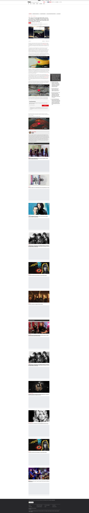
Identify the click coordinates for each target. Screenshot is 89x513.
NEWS (30, 3)
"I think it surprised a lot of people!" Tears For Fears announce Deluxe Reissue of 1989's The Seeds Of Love (55, 89)
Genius (47, 74)
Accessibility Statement (39, 506)
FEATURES (34, 3)
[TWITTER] (32, 132)
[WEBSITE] (33, 132)
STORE (44, 3)
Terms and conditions (47, 505)
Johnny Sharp (33, 22)
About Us (30, 505)
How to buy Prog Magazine (60, 13)
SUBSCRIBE (40, 3)
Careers (45, 506)
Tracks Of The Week (42, 13)
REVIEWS (37, 3)
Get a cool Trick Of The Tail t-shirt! (51, 13)
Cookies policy (30, 506)
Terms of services (38, 107)
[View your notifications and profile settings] (57, 2)
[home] (28, 3)
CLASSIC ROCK (42, 0)
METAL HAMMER (47, 0)
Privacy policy (54, 505)
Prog (36, 22)
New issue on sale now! (35, 13)
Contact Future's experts (39, 505)
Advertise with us (54, 506)
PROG (50, 0)
